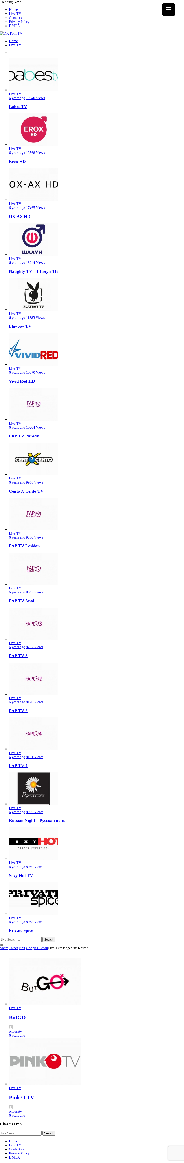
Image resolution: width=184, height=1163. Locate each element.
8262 (34, 647)
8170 (34, 702)
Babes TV (18, 106)
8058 (34, 922)
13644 (35, 262)
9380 (34, 537)
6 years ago (17, 98)
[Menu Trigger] (168, 9)
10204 (35, 427)
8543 (34, 592)
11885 (35, 318)
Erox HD (17, 161)
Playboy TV (20, 326)
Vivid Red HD (22, 381)
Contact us (16, 18)
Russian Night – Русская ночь (37, 820)
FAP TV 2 (18, 710)
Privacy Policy (19, 22)
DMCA (14, 26)
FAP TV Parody (24, 436)
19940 (35, 98)
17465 (35, 208)
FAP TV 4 (18, 765)
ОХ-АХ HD (20, 216)
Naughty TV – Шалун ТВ (33, 271)
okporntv (15, 1031)
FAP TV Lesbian (24, 546)
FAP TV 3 (18, 655)
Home (13, 9)
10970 (35, 372)
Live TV (15, 14)
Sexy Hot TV (21, 875)
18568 (35, 153)
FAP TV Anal (21, 601)
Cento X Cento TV (26, 491)
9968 (34, 482)
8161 (34, 757)
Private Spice (21, 930)
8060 (34, 867)
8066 (34, 812)
